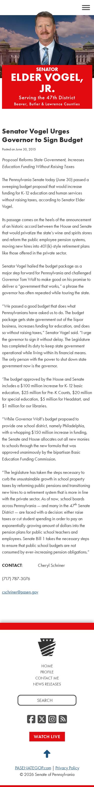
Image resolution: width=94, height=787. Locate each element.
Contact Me (47, 678)
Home (47, 666)
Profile (47, 672)
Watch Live (47, 736)
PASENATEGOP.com (33, 768)
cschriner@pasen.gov (20, 592)
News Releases (47, 684)
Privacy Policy (67, 768)
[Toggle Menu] (86, 8)
